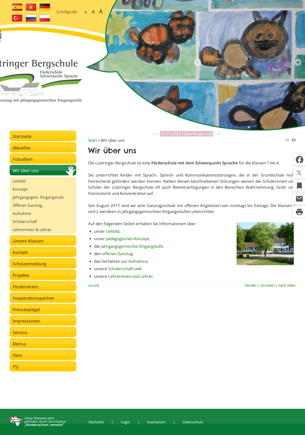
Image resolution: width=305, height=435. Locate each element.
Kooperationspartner (33, 298)
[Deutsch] (45, 9)
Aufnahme (22, 213)
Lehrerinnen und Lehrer (130, 276)
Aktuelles (22, 148)
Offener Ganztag (27, 205)
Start (92, 140)
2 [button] (255, 127)
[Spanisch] (17, 9)
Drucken (267, 285)
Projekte (21, 275)
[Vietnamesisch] (31, 9)
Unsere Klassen (28, 241)
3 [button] (261, 127)
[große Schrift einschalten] (93, 11)
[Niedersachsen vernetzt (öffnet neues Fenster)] (38, 425)
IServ (17, 355)
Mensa (19, 344)
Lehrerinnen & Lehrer (32, 229)
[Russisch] (31, 20)
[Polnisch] (45, 20)
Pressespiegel (26, 309)
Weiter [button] (297, 62)
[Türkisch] (17, 20)
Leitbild (19, 181)
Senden (251, 285)
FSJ (15, 366)
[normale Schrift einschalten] (86, 11)
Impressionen (26, 321)
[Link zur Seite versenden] (287, 140)
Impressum (156, 422)
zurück (93, 285)
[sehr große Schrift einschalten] (101, 11)
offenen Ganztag (117, 253)
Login (125, 422)
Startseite (22, 136)
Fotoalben (23, 159)
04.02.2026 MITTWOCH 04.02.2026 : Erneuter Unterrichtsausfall (186, 134)
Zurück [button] (197, 62)
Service (20, 332)
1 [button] (248, 127)
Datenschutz (193, 422)
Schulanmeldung (29, 264)
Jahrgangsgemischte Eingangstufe (132, 246)
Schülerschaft (25, 221)
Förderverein (25, 286)
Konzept (20, 189)
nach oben (286, 285)
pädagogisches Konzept (127, 238)
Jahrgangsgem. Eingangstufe (38, 197)
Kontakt (20, 252)
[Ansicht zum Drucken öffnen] (293, 140)
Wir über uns (26, 170)
